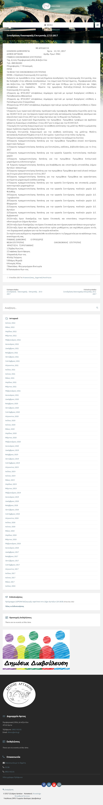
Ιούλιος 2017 (10, 573)
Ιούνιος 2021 (10, 374)
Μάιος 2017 (9, 582)
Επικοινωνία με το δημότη (15, 763)
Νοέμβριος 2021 (11, 352)
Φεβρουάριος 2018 (13, 543)
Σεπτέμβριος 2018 (12, 514)
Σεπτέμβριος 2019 (12, 463)
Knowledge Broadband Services (28, 794)
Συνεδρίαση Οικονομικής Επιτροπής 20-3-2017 (25, 292)
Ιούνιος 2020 (10, 425)
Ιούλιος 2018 (10, 522)
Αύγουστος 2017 (12, 569)
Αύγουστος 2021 (12, 365)
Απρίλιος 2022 (10, 331)
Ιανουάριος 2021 (12, 395)
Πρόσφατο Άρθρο (12, 290)
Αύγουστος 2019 (12, 467)
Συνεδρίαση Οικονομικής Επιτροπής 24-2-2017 (79, 292)
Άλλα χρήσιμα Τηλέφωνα (13, 777)
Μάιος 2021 (9, 378)
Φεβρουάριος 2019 (13, 492)
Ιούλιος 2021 (10, 369)
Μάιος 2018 (9, 531)
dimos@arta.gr (14, 732)
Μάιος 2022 (9, 327)
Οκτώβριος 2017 (12, 560)
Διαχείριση (9, 789)
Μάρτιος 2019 (10, 488)
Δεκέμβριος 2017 (12, 552)
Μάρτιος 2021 (10, 386)
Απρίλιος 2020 (10, 433)
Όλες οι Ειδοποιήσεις (14, 606)
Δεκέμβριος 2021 (12, 348)
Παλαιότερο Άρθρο (90, 290)
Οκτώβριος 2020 (12, 408)
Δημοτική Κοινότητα (43, 277)
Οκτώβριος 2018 (12, 509)
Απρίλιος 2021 (10, 382)
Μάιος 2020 (9, 429)
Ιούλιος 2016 (10, 586)
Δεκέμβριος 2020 (12, 399)
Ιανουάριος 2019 (12, 497)
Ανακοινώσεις (28, 277)
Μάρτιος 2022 (10, 335)
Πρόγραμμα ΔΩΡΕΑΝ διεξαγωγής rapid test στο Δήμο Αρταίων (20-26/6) (34, 601)
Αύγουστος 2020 (12, 416)
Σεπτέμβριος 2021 (12, 361)
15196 (7, 767)
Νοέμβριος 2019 (11, 454)
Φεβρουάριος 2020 (13, 441)
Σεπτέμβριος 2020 (12, 412)
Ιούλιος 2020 (10, 420)
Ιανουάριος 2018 (12, 548)
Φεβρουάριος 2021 (13, 391)
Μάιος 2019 (9, 480)
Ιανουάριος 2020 (12, 446)
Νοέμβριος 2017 (11, 556)
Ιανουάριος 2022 (12, 344)
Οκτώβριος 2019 (12, 459)
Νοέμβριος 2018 (11, 505)
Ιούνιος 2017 (10, 577)
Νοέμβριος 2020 (11, 403)
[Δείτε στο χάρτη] (97, 25)
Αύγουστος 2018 (12, 518)
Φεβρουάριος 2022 (13, 340)
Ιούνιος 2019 (10, 476)
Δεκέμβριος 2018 (12, 501)
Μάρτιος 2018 (10, 539)
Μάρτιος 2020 (10, 437)
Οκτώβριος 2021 (12, 357)
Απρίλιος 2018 (10, 535)
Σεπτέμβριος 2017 (12, 565)
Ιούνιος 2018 (10, 526)
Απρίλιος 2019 (10, 484)
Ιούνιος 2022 (10, 323)
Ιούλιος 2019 (10, 471)
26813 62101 (17, 729)
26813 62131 (9, 771)
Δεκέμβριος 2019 (12, 450)
